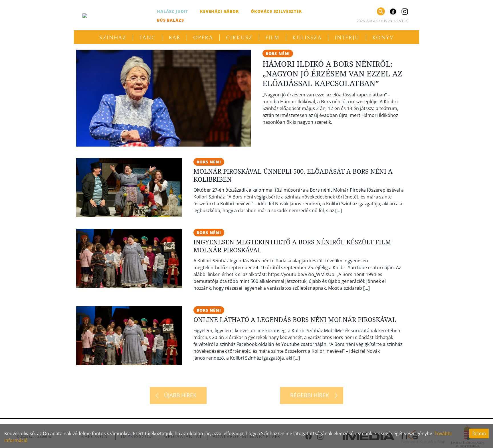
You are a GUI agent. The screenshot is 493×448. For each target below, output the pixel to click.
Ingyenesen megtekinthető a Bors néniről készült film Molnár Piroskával (292, 246)
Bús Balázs (170, 20)
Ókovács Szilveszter (276, 11)
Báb (174, 38)
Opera (203, 38)
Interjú (347, 38)
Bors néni (278, 53)
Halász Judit (172, 11)
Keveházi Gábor (219, 11)
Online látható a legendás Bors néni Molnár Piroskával (294, 319)
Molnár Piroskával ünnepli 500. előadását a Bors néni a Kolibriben (293, 175)
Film (272, 38)
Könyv (383, 38)
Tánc (147, 38)
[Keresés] (381, 11)
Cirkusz (239, 38)
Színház (112, 38)
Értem (479, 433)
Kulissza (307, 38)
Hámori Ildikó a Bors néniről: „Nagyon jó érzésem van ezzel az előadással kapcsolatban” (332, 73)
